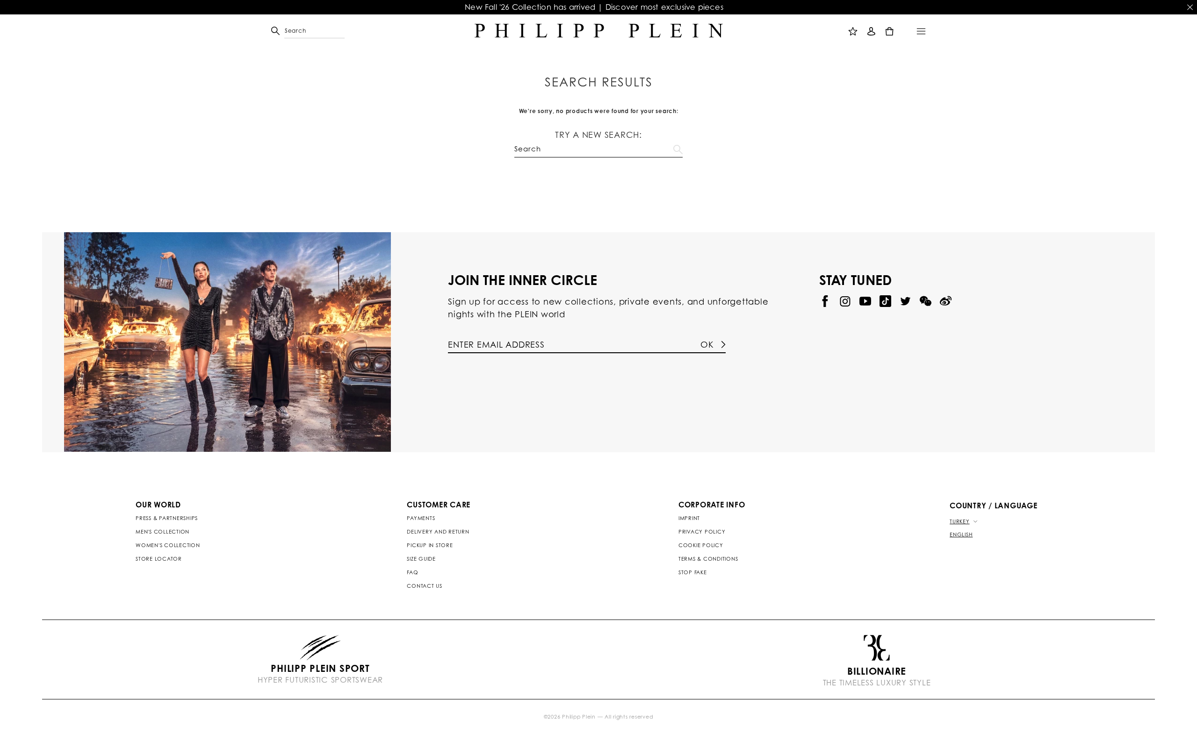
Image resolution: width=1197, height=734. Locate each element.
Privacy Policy (702, 531)
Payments (421, 518)
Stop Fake (692, 572)
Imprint (689, 518)
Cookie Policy (700, 545)
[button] (288, 31)
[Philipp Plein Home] (599, 31)
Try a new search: (598, 134)
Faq (412, 572)
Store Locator (159, 559)
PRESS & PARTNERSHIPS (167, 518)
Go (678, 147)
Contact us (424, 586)
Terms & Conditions (708, 559)
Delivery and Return (438, 531)
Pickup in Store (430, 545)
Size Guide (421, 559)
